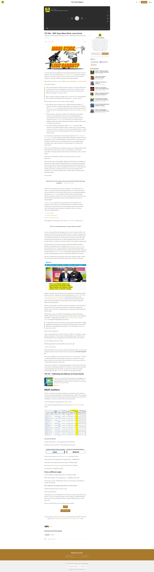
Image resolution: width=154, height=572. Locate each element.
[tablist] (49, 535)
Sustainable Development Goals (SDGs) (54, 299)
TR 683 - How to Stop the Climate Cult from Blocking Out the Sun (102, 88)
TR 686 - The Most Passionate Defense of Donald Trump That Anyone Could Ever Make (101, 71)
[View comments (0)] (108, 15)
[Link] (43, 390)
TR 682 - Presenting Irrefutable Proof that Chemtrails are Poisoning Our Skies (102, 94)
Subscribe (144, 2)
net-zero (70, 125)
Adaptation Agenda (58, 252)
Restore (81, 318)
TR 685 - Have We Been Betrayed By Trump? (100, 77)
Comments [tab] (47, 534)
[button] (68, 18)
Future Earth (59, 371)
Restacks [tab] (52, 534)
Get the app (82, 566)
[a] (92, 72)
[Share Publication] (139, 2)
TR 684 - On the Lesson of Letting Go (100, 82)
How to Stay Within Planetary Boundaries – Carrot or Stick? (70, 81)
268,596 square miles (62, 456)
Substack (71, 569)
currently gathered (68, 75)
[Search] (136, 2)
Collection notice (84, 563)
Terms (79, 563)
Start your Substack (74, 566)
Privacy (76, 563)
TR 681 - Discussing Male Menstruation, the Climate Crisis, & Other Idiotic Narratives (102, 110)
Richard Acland (48, 203)
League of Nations (70, 221)
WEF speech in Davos (69, 183)
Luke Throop (46, 375)
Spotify (61, 518)
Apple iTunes (76, 518)
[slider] (76, 28)
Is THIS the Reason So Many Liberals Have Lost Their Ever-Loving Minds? (101, 99)
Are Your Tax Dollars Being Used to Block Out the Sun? (102, 105)
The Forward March (52, 215)
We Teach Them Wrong (53, 218)
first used (55, 194)
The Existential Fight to (73, 318)
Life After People (60, 119)
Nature (46, 319)
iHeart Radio (56, 518)
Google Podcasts (67, 518)
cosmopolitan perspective (75, 246)
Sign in (150, 2)
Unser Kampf (50, 213)
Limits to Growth (52, 108)
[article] (100, 72)
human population (55, 465)
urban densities (76, 405)
